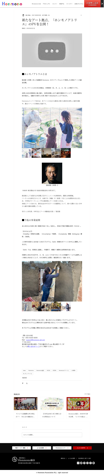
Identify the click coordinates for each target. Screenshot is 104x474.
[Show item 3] (46, 153)
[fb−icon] (90, 463)
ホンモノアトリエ (27, 373)
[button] (36, 4)
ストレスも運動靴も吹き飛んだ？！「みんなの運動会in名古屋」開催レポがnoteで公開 (25, 415)
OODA (54, 370)
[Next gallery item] (80, 127)
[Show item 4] (56, 153)
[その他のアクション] (81, 15)
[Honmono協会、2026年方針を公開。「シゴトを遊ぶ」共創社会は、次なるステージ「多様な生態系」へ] (78, 403)
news (24, 370)
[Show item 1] (27, 153)
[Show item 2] (36, 153)
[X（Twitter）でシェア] (26, 383)
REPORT (24, 377)
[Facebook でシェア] (22, 383)
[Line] (93, 463)
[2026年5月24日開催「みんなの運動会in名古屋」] (25, 403)
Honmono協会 (40, 370)
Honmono (31, 370)
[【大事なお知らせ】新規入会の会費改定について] (52, 403)
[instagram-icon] (84, 463)
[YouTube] (78, 463)
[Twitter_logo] (81, 463)
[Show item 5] (66, 153)
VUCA (48, 370)
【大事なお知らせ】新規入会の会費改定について (51, 415)
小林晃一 (74, 370)
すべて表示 (87, 394)
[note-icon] (87, 463)
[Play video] (52, 50)
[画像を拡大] (52, 128)
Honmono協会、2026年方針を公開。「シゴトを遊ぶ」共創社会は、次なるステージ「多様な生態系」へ (78, 415)
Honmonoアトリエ (64, 370)
